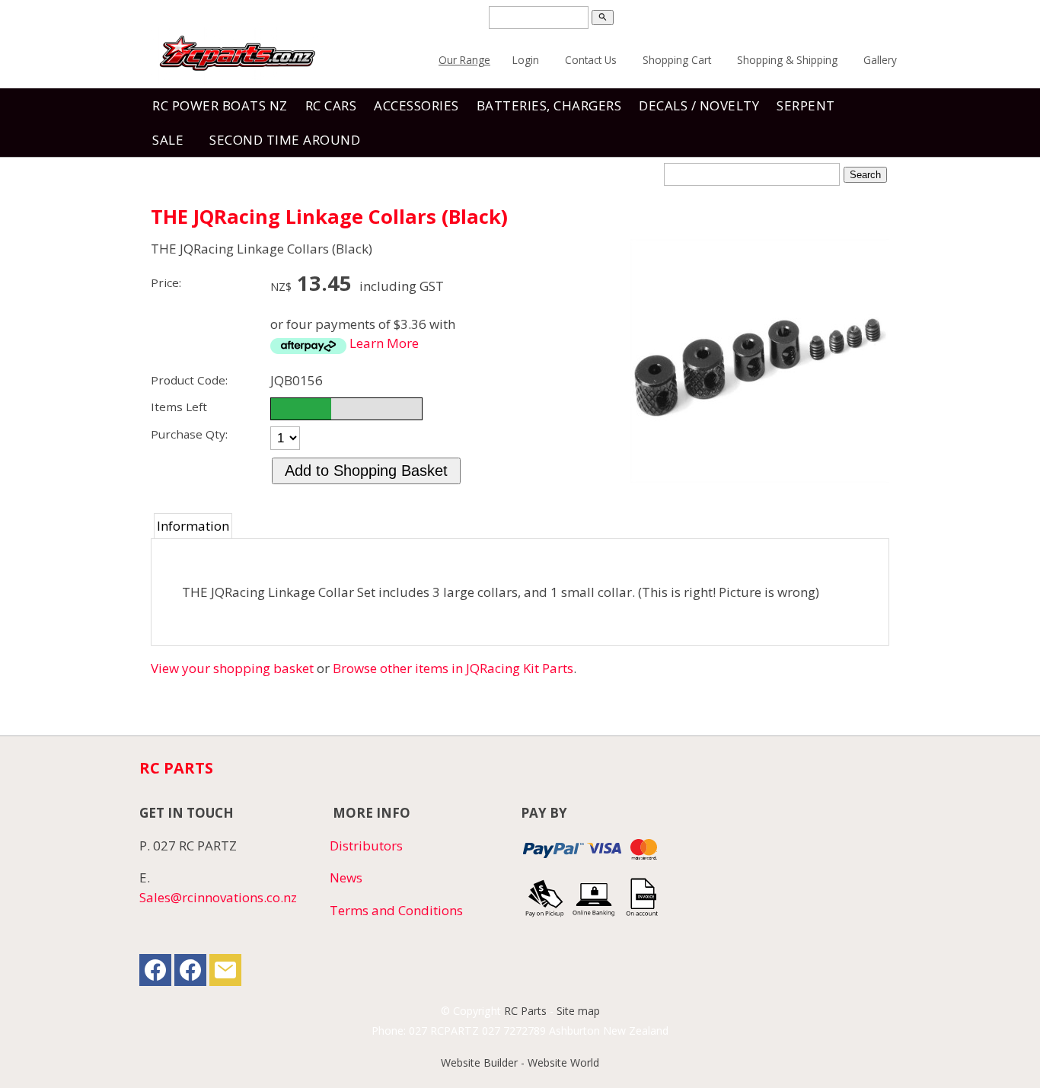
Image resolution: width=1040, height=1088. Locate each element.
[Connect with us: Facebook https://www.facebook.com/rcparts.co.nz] (155, 973)
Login (525, 60)
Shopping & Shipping (787, 60)
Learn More (384, 343)
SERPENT (806, 105)
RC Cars (331, 105)
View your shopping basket (232, 668)
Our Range (464, 60)
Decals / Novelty (699, 105)
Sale (167, 139)
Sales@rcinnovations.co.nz (218, 897)
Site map (578, 1010)
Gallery (880, 60)
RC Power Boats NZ (220, 105)
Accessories (416, 105)
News (346, 877)
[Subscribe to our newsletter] (225, 973)
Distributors (366, 845)
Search (865, 174)
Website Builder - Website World (520, 1062)
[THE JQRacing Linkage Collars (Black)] (759, 478)
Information (193, 525)
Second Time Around (284, 139)
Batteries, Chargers (549, 105)
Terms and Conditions (396, 910)
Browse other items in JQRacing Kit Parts (453, 668)
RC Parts (525, 1010)
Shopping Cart (677, 60)
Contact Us (591, 60)
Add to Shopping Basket (366, 470)
